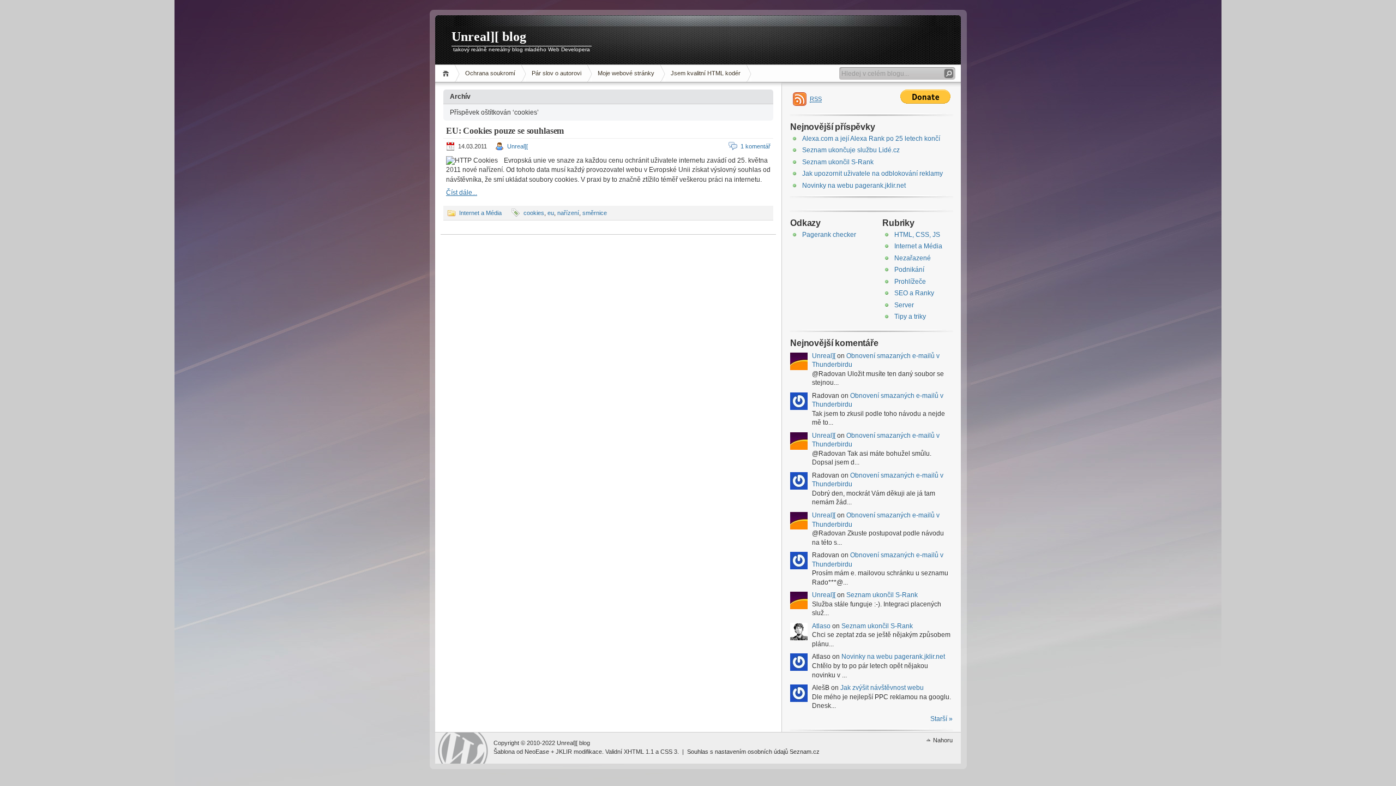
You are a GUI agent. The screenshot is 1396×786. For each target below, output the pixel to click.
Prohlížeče (910, 281)
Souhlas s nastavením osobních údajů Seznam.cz (753, 751)
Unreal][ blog (489, 36)
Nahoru (943, 740)
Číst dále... (461, 192)
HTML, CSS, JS (917, 235)
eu (550, 213)
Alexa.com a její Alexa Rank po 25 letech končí (871, 138)
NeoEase (537, 751)
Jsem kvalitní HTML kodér (706, 73)
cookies (534, 213)
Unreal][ (517, 146)
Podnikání (909, 269)
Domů (447, 73)
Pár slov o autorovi (556, 73)
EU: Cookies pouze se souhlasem (505, 130)
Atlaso (821, 626)
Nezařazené (912, 258)
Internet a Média (480, 213)
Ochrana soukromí (490, 73)
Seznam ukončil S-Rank (838, 162)
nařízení (568, 213)
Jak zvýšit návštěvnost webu (882, 688)
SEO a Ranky (914, 293)
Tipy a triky (910, 316)
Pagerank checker (829, 235)
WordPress (463, 748)
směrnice (594, 213)
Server (904, 305)
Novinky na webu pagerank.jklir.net (854, 185)
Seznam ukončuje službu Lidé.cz (851, 150)
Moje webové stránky (626, 73)
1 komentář (756, 146)
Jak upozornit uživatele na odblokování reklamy (872, 173)
